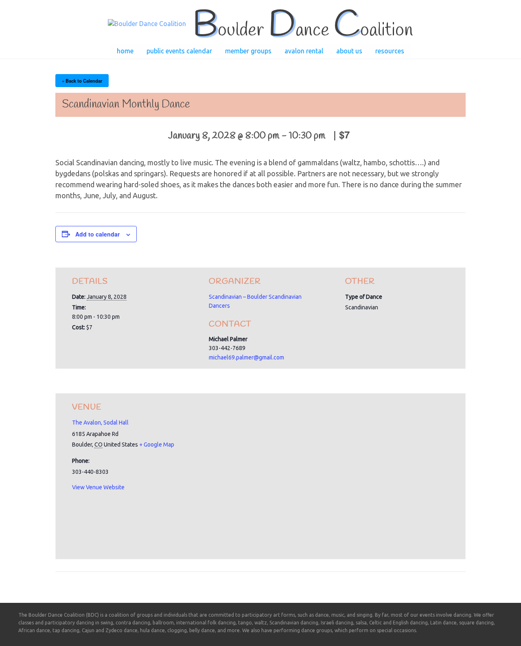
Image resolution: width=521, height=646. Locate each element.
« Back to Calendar (82, 80)
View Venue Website (98, 487)
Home (125, 51)
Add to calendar (97, 234)
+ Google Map (156, 444)
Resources (389, 51)
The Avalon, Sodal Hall (100, 422)
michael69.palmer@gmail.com (246, 357)
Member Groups (248, 51)
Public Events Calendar (179, 51)
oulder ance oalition (302, 30)
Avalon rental (304, 51)
